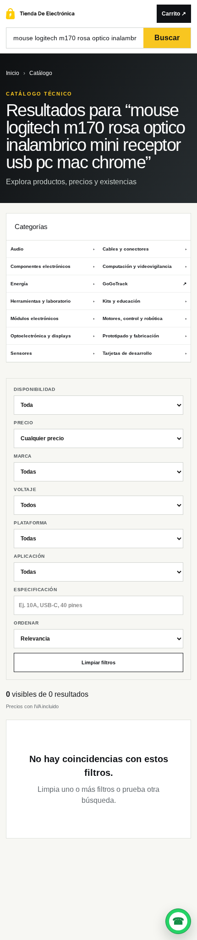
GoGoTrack (144, 283)
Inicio (12, 73)
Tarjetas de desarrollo (144, 353)
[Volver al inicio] (79, 13)
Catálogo (40, 73)
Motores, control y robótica (144, 318)
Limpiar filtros (98, 662)
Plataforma (30, 522)
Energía (52, 283)
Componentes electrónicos (52, 266)
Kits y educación (144, 301)
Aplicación (29, 556)
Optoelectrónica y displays (52, 335)
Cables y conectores (144, 248)
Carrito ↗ (174, 14)
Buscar (167, 38)
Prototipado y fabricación (144, 335)
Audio (52, 248)
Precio (23, 422)
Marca (23, 456)
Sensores (52, 353)
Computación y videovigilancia (144, 266)
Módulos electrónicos (52, 318)
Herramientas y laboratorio (52, 301)
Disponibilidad (34, 389)
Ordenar (26, 622)
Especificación (35, 589)
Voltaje (25, 489)
